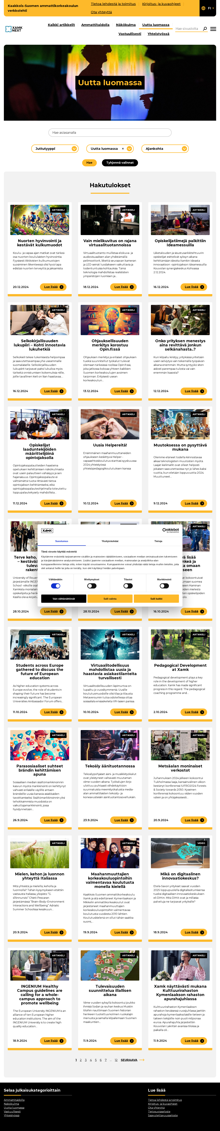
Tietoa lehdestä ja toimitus (113, 4)
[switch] (91, 585)
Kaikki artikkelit (61, 25)
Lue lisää (51, 287)
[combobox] (55, 148)
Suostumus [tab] (61, 541)
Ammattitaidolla (95, 25)
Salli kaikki (156, 598)
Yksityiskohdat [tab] (110, 541)
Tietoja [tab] (158, 541)
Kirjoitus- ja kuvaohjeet (161, 4)
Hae (89, 162)
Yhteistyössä (158, 34)
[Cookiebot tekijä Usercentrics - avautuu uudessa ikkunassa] (165, 530)
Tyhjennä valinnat (120, 162)
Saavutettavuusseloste (163, 1115)
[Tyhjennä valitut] (122, 148)
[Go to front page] (14, 29)
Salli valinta (110, 598)
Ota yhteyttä (101, 12)
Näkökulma (126, 25)
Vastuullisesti (130, 34)
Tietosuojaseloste (159, 1111)
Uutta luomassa (155, 25)
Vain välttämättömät (64, 598)
